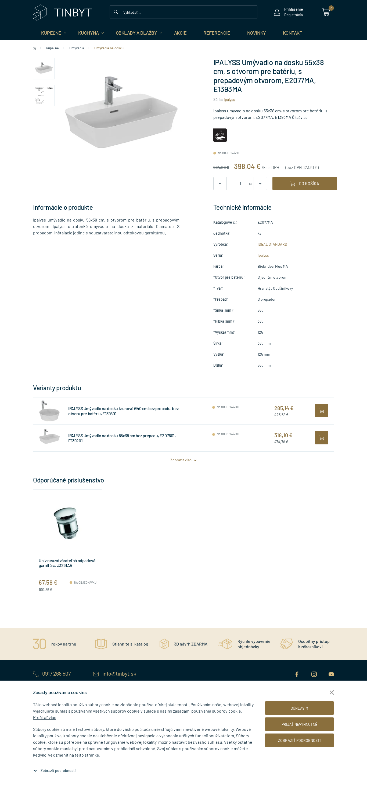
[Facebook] (297, 673)
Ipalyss (229, 99)
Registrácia (293, 14)
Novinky (256, 33)
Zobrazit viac (181, 460)
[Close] (332, 692)
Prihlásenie (293, 9)
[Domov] (34, 48)
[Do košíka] (321, 410)
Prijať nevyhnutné (299, 724)
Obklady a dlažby (136, 33)
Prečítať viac (44, 717)
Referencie (216, 33)
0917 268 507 (56, 673)
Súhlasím (299, 708)
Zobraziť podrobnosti (58, 770)
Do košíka (308, 183)
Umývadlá (76, 48)
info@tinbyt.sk (118, 673)
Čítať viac (299, 117)
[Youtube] (331, 673)
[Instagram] (314, 673)
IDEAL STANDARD (272, 244)
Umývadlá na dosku (109, 48)
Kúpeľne (51, 33)
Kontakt (292, 33)
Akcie (180, 33)
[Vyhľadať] (116, 11)
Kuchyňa (88, 33)
